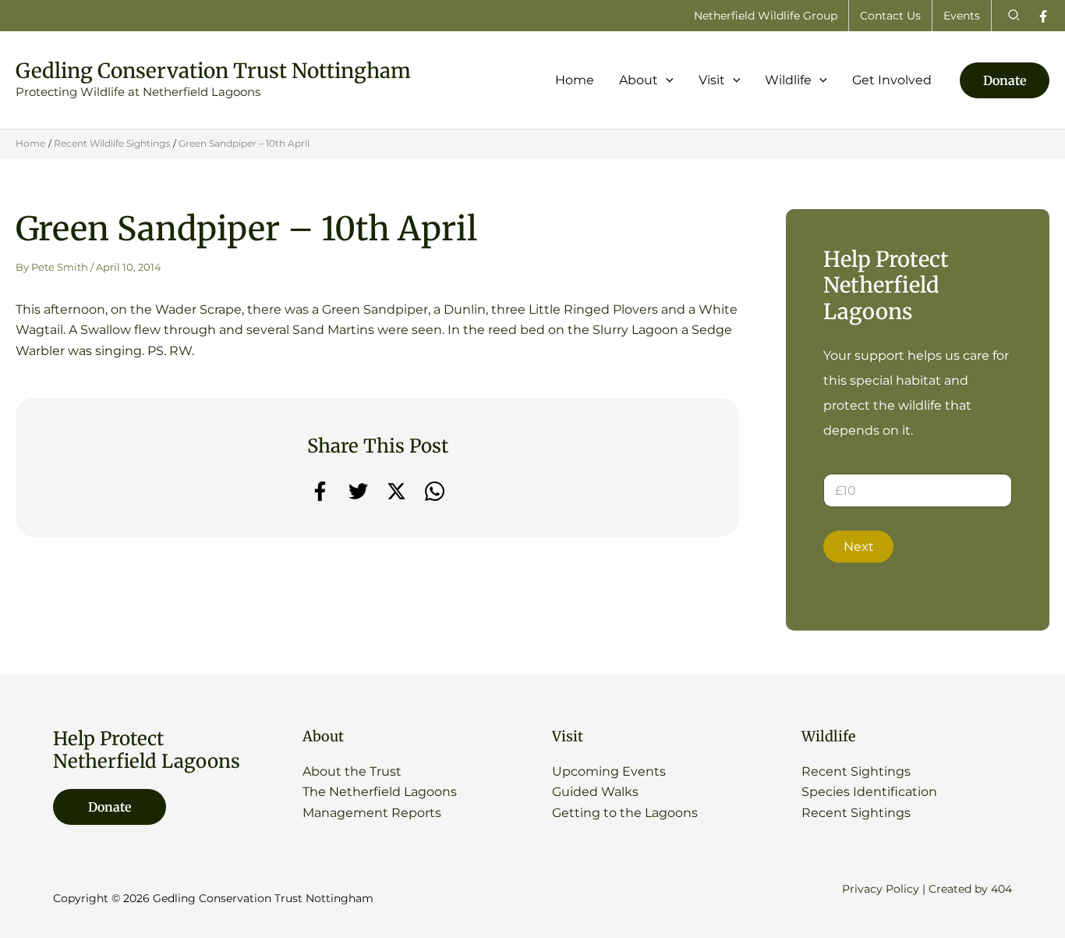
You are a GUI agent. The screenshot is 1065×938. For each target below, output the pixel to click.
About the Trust (352, 771)
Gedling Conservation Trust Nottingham (213, 70)
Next (859, 546)
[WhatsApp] (434, 491)
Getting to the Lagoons (625, 812)
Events (961, 16)
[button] (1014, 15)
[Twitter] (358, 491)
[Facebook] (1043, 16)
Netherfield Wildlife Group (765, 16)
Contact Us (890, 16)
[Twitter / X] (396, 491)
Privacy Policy (880, 889)
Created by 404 (970, 889)
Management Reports (372, 812)
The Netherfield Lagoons (380, 791)
